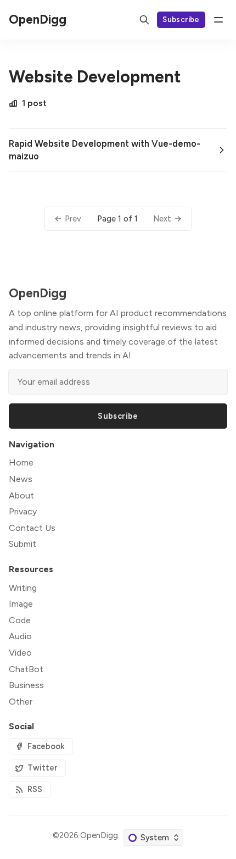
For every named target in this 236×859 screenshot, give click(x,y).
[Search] (144, 20)
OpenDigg (99, 835)
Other (20, 701)
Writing (23, 588)
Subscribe (181, 19)
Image (21, 603)
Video (20, 652)
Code (20, 620)
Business (26, 685)
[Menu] (218, 20)
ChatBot (26, 669)
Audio (20, 636)
